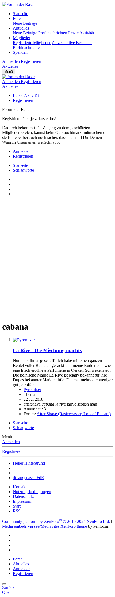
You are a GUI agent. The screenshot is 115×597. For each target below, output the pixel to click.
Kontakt (19, 486)
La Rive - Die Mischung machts (47, 350)
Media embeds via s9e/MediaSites (30, 526)
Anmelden (11, 441)
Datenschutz (23, 496)
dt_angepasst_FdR (28, 477)
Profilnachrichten (52, 33)
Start (17, 506)
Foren (18, 18)
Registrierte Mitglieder (32, 42)
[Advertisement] (57, 258)
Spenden (20, 52)
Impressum (22, 501)
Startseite (20, 13)
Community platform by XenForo (56, 521)
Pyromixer (32, 389)
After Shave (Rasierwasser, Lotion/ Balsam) (74, 413)
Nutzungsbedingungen (32, 491)
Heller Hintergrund (29, 463)
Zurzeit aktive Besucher (72, 42)
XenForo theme (73, 526)
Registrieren (23, 100)
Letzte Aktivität (81, 33)
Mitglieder (21, 37)
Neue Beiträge (25, 23)
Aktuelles (21, 28)
